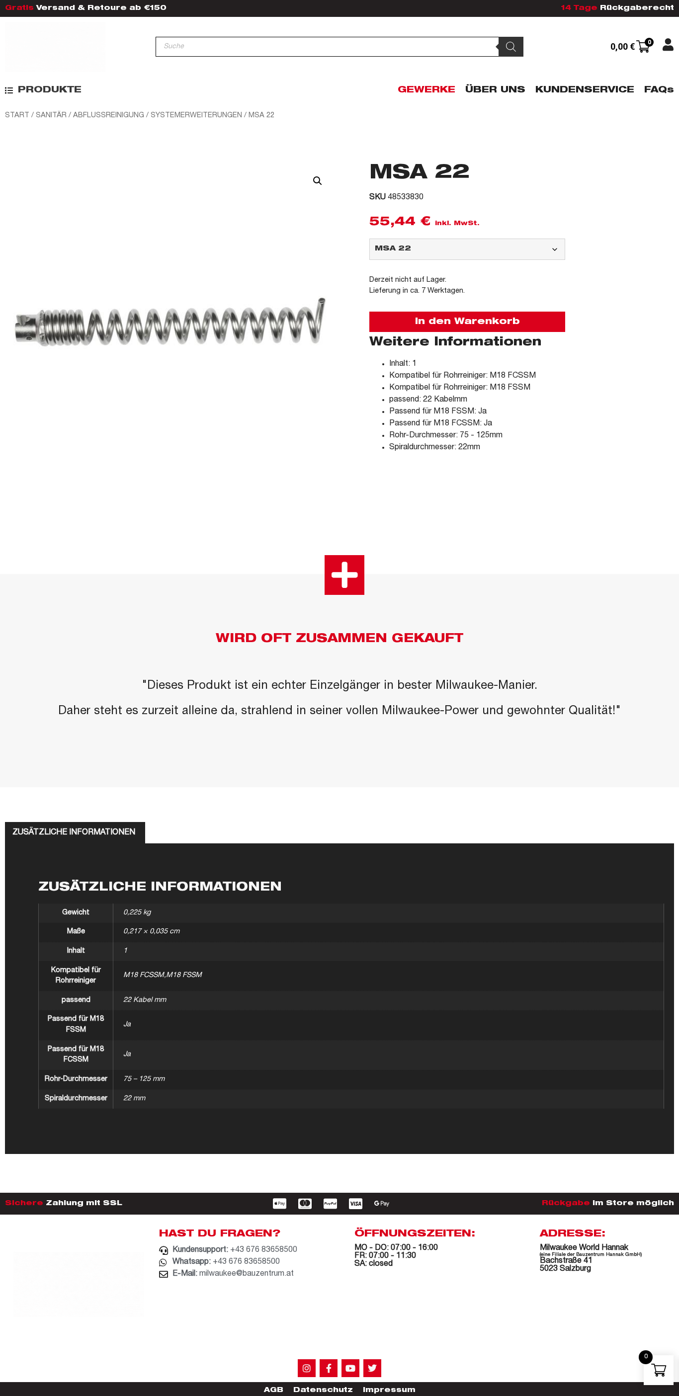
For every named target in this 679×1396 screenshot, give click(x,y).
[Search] (511, 47)
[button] (43, 90)
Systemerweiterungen (196, 115)
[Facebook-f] (329, 1368)
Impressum (389, 1390)
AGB (273, 1390)
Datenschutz (323, 1390)
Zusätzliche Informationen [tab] (73, 833)
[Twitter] (372, 1368)
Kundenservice (584, 90)
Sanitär (51, 115)
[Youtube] (350, 1368)
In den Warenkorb (467, 322)
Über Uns (495, 90)
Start (17, 115)
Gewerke (426, 90)
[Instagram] (307, 1368)
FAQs (659, 90)
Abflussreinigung (108, 115)
